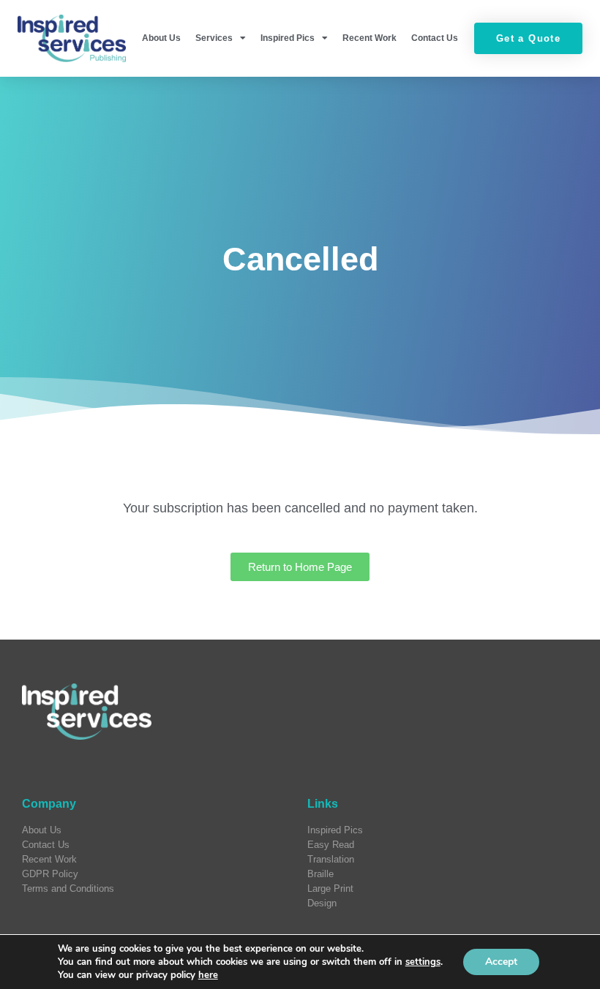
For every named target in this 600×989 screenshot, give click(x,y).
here (208, 975)
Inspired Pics (287, 38)
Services (214, 38)
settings (422, 962)
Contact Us (434, 38)
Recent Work (369, 38)
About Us (161, 38)
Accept (501, 962)
